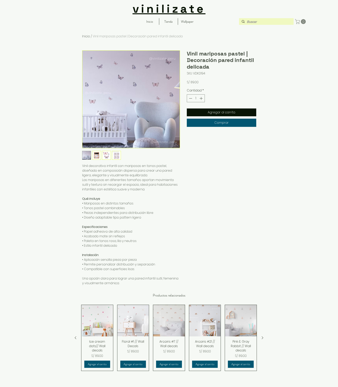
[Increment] (201, 98)
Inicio (86, 36)
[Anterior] (75, 337)
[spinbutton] (196, 98)
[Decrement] (190, 98)
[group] (169, 338)
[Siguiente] (262, 337)
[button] (301, 21)
